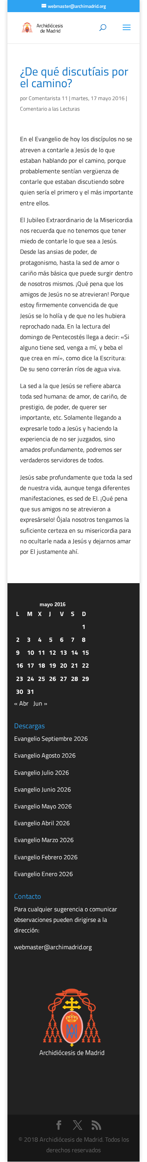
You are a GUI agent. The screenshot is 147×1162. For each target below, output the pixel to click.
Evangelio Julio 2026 (41, 772)
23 (19, 678)
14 (74, 652)
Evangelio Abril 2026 (42, 823)
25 (41, 678)
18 (41, 665)
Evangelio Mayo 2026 (43, 806)
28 (74, 678)
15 (85, 652)
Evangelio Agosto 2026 (45, 755)
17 (30, 665)
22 (85, 665)
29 (85, 678)
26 (52, 678)
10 (30, 652)
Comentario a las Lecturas (50, 108)
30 (19, 691)
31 (30, 691)
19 (52, 665)
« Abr (21, 703)
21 (74, 665)
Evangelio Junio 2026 (42, 789)
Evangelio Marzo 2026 (44, 839)
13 (63, 652)
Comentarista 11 (48, 98)
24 (30, 678)
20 (63, 665)
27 (63, 678)
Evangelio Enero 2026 (43, 873)
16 (19, 665)
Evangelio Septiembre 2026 (51, 738)
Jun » (40, 703)
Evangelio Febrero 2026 (46, 857)
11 (41, 652)
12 (52, 652)
